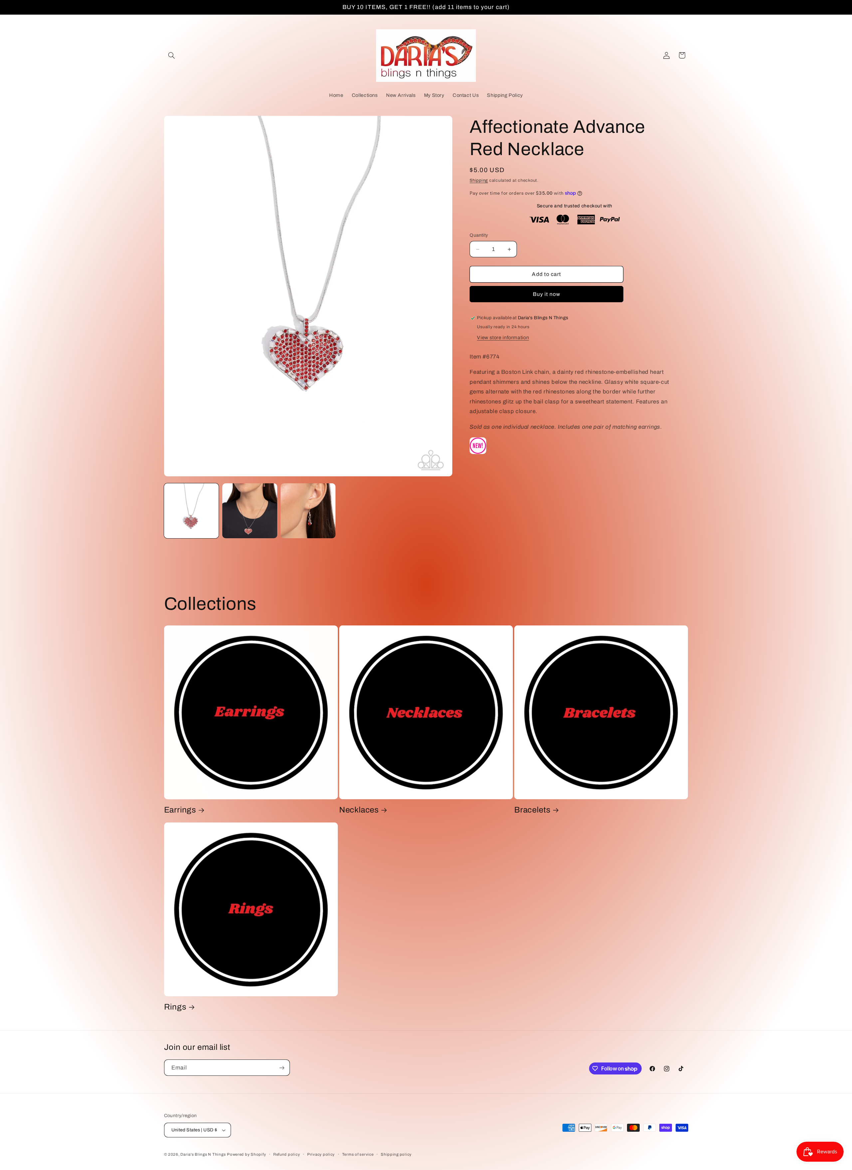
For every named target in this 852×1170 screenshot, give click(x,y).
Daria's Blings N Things (203, 1154)
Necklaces (359, 810)
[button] (171, 55)
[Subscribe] (281, 1067)
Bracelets (532, 810)
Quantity (479, 235)
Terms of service (358, 1154)
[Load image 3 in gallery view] (308, 510)
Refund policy (286, 1154)
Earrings (180, 810)
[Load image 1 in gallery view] (191, 510)
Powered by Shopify (246, 1154)
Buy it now (546, 294)
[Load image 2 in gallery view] (249, 510)
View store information (503, 337)
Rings (175, 1007)
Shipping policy (396, 1154)
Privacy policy (321, 1154)
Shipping (479, 180)
